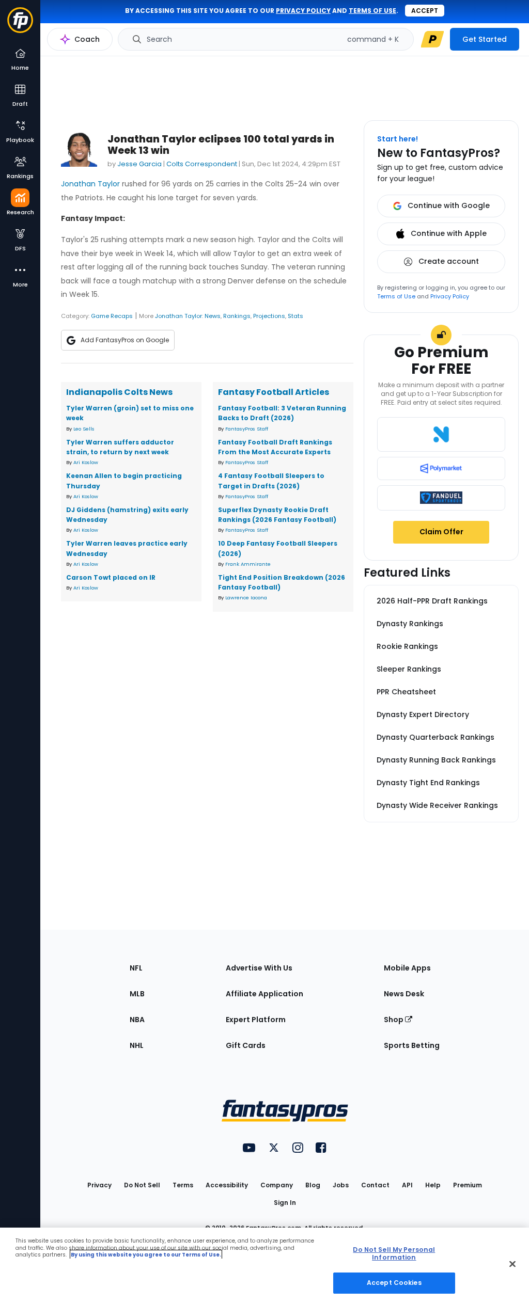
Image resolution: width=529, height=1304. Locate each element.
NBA (137, 1019)
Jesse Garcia (139, 164)
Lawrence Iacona (246, 597)
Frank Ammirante (248, 564)
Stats (295, 316)
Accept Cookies (394, 1282)
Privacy (99, 1185)
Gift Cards (246, 1045)
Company (276, 1185)
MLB (137, 994)
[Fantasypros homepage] (20, 25)
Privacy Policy (449, 296)
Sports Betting (412, 1045)
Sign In (285, 1202)
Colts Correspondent (201, 164)
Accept (424, 10)
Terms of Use (396, 296)
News (213, 316)
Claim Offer (441, 532)
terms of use (372, 10)
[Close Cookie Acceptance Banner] (512, 1264)
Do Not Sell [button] (142, 1185)
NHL (137, 1045)
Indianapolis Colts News (119, 392)
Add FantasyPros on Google (125, 340)
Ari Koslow (85, 462)
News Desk (404, 994)
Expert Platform (256, 1019)
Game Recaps (112, 316)
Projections (269, 316)
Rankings (237, 316)
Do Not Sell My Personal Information (394, 1253)
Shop (394, 1019)
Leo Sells (84, 428)
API (407, 1185)
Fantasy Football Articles (273, 392)
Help (433, 1185)
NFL (136, 968)
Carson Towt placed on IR (110, 577)
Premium (467, 1185)
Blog (312, 1185)
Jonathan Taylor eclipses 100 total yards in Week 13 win (220, 144)
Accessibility (227, 1185)
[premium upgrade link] (432, 39)
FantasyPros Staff (246, 428)
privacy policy (303, 10)
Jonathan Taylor (90, 184)
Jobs (341, 1185)
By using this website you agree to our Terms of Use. (146, 1255)
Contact (375, 1185)
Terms (183, 1185)
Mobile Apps (407, 968)
